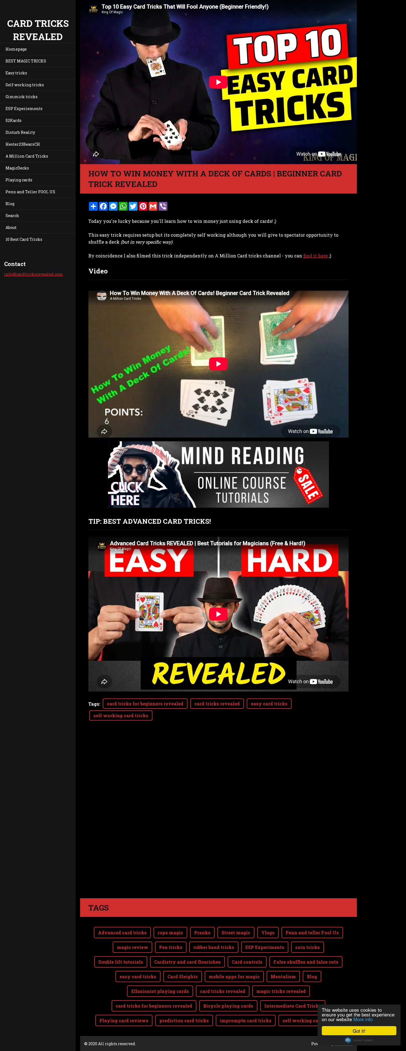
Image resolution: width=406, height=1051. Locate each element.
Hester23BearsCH (23, 144)
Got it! (359, 1030)
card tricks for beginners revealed (145, 703)
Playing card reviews (123, 1020)
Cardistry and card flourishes (187, 962)
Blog (10, 203)
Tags (93, 704)
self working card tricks (120, 715)
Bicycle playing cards (228, 1006)
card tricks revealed (217, 703)
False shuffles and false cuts (305, 962)
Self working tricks (25, 84)
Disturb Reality (20, 132)
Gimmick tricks (22, 96)
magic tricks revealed (281, 991)
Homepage (16, 49)
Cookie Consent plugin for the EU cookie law (359, 1040)
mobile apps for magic (234, 976)
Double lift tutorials (120, 962)
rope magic (170, 932)
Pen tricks (170, 947)
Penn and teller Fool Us (312, 932)
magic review (132, 947)
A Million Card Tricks (27, 156)
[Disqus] (218, 820)
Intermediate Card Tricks (292, 1006)
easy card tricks (269, 703)
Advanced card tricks (122, 932)
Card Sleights (182, 976)
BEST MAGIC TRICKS (26, 61)
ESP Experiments (264, 947)
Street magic (236, 932)
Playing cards (19, 179)
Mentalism (283, 976)
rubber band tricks (213, 947)
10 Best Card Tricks (24, 239)
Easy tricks (16, 72)
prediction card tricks (184, 1020)
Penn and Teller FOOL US (30, 191)
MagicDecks (17, 168)
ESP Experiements (24, 108)
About (11, 227)
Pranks (202, 932)
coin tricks (307, 947)
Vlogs (268, 932)
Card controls (247, 962)
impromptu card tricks (245, 1020)
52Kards (14, 120)
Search (12, 215)
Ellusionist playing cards (160, 991)
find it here (315, 256)
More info (363, 1019)
